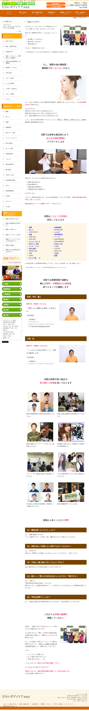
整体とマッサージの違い (13, 234)
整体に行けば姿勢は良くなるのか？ (13, 250)
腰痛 (7, 111)
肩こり (8, 117)
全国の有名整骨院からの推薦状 (13, 62)
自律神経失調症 (10, 180)
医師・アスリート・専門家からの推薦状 (13, 57)
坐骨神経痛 (9, 154)
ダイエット (9, 201)
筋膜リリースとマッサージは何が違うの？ (13, 240)
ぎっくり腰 (9, 148)
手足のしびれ (10, 175)
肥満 (55, 255)
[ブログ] (12, 260)
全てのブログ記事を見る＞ (15, 262)
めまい (8, 185)
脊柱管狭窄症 (10, 164)
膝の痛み (8, 169)
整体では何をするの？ (13, 219)
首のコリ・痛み (10, 132)
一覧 (19, 31)
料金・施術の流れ (37, 13)
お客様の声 (51, 13)
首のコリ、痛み (34, 244)
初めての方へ (23, 13)
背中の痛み (9, 143)
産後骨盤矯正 (10, 191)
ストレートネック (11, 138)
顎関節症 (8, 127)
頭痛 (7, 122)
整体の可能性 (10, 245)
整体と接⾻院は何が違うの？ (13, 224)
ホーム (9, 13)
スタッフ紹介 (10, 78)
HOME (75, 17)
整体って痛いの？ (11, 229)
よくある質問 (10, 83)
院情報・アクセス (66, 13)
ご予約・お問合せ (80, 13)
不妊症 (8, 196)
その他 (8, 206)
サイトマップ (69, 704)
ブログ (8, 99)
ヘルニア (8, 159)
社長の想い (9, 73)
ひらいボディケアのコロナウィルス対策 (11, 27)
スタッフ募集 (10, 94)
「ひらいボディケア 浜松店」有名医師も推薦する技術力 (44, 710)
